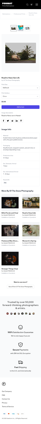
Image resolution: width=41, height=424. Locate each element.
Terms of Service (8, 406)
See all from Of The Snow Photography (21, 286)
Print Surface (6, 93)
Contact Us (6, 399)
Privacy (4, 403)
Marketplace (6, 14)
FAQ (3, 395)
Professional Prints (19, 14)
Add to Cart (20, 107)
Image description (7, 113)
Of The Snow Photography (11, 80)
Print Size (4, 84)
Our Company (7, 391)
